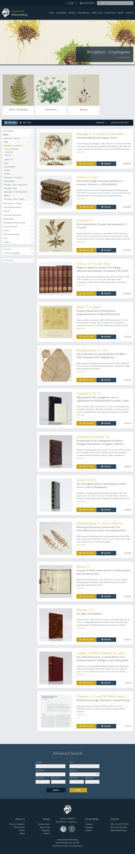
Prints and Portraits (10, 226)
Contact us (73, 821)
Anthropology (8, 131)
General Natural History (12, 207)
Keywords (40, 770)
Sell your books (44, 824)
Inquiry (107, 164)
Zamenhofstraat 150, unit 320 (67, 842)
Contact (129, 13)
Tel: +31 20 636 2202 (118, 827)
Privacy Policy (19, 827)
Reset (78, 790)
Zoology (6, 242)
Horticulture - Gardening (13, 177)
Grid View (26, 122)
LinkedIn (88, 830)
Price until (55, 778)
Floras (6, 163)
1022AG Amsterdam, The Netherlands (67, 846)
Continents (7, 249)
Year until (89, 778)
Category (73, 770)
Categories (61, 13)
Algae (6, 142)
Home (51, 13)
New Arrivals (84, 13)
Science (6, 230)
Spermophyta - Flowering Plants (16, 192)
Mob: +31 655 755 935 (119, 824)
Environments (8, 260)
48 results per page (119, 122)
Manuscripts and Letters (12, 215)
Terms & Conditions (17, 824)
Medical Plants (9, 181)
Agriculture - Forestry (12, 138)
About (120, 13)
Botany (6, 134)
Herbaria (7, 174)
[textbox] (71, 3)
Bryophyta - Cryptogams (13, 145)
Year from (73, 778)
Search (56, 790)
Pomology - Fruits (10, 188)
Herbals (7, 170)
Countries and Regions (11, 253)
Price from (40, 778)
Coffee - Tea (8, 159)
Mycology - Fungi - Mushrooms (15, 184)
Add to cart (87, 164)
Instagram (89, 824)
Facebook (89, 827)
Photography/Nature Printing (14, 222)
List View (12, 122)
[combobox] (71, 3)
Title (71, 762)
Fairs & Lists (97, 13)
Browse (72, 13)
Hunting (6, 211)
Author (39, 762)
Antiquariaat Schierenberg (67, 839)
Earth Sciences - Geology (12, 203)
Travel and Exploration (11, 234)
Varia (5, 238)
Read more (80, 152)
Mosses (8, 155)
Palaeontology (8, 219)
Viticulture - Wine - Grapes (14, 199)
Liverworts (9, 152)
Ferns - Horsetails (11, 149)
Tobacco (7, 195)
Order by (100, 122)
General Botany (9, 167)
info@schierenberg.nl (118, 830)
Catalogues (110, 13)
